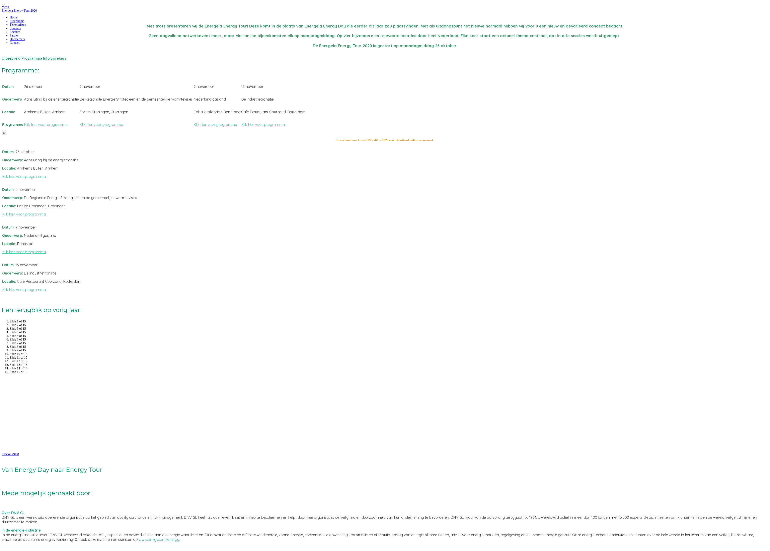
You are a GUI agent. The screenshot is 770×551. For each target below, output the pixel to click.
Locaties (15, 32)
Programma (17, 21)
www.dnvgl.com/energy (159, 539)
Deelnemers (17, 39)
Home (13, 17)
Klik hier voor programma (46, 124)
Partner (14, 35)
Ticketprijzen (18, 24)
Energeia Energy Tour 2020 (19, 10)
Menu (5, 7)
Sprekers (15, 28)
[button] (22, 58)
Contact (14, 42)
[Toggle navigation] (3, 4)
